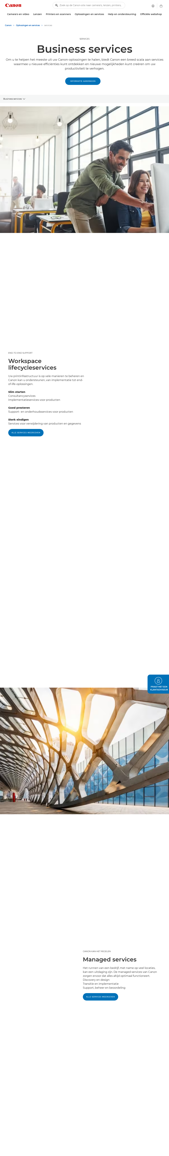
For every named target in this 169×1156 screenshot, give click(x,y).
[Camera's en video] (30, 14)
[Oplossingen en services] (105, 14)
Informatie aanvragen (83, 81)
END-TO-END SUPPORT (20, 353)
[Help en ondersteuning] (137, 14)
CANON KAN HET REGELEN (97, 951)
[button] (158, 684)
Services (84, 39)
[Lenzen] (43, 14)
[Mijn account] (153, 6)
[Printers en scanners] (72, 14)
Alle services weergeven (26, 433)
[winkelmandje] (161, 6)
